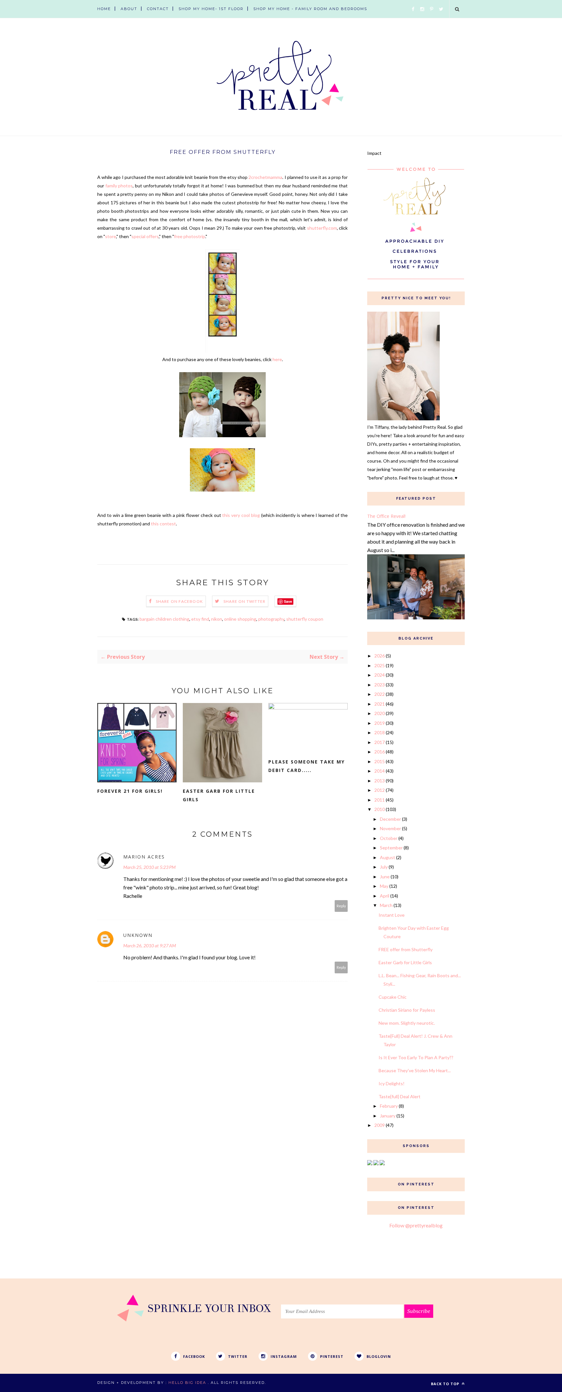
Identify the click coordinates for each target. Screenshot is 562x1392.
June (385, 876)
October (388, 838)
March (386, 905)
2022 (379, 694)
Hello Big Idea (187, 1382)
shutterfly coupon (304, 619)
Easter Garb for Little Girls (219, 795)
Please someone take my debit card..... (306, 766)
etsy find (200, 619)
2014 (379, 771)
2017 (379, 742)
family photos (119, 185)
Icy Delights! (392, 1083)
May (384, 886)
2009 (379, 1125)
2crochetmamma (265, 177)
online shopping (240, 619)
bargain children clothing (164, 619)
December (390, 819)
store (110, 236)
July (384, 867)
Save (288, 601)
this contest (163, 523)
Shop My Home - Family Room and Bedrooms (310, 9)
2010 (379, 809)
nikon (216, 619)
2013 (379, 780)
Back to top (446, 1383)
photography (271, 619)
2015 (379, 761)
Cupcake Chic (393, 997)
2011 (379, 800)
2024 (379, 675)
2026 (379, 655)
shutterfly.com (322, 228)
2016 (379, 751)
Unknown (138, 935)
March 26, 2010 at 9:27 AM (149, 945)
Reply (341, 906)
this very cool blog (241, 515)
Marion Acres (144, 857)
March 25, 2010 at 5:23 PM (149, 867)
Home (104, 9)
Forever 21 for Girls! (130, 791)
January (387, 1115)
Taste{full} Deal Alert (400, 1096)
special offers (145, 236)
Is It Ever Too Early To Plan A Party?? (416, 1057)
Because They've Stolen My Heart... (415, 1070)
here (277, 359)
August (387, 857)
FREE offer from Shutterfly (406, 949)
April (384, 896)
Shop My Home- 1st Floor (211, 9)
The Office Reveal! (386, 516)
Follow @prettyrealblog (416, 1225)
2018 (379, 732)
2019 (379, 723)
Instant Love (392, 915)
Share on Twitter (244, 601)
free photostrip (189, 236)
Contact (158, 9)
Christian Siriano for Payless (407, 1010)
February (389, 1106)
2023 (379, 684)
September (391, 847)
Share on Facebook (179, 601)
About (129, 9)
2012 (379, 790)
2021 (379, 704)
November (390, 828)
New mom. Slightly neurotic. (407, 1023)
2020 (379, 713)
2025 (379, 665)
